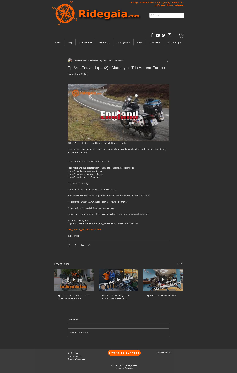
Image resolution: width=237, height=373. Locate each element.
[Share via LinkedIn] (82, 245)
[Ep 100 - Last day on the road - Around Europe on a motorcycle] (74, 280)
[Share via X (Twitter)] (75, 245)
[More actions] (167, 60)
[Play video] (118, 112)
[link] (181, 35)
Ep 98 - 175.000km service (161, 295)
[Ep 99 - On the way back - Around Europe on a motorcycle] (118, 280)
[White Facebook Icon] (151, 35)
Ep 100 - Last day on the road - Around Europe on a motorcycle (73, 297)
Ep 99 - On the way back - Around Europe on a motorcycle (116, 297)
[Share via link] (89, 245)
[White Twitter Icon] (163, 35)
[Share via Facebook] (69, 245)
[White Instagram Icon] (169, 35)
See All (180, 263)
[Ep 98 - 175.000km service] (163, 280)
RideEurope (73, 236)
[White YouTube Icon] (157, 35)
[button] (85, 42)
